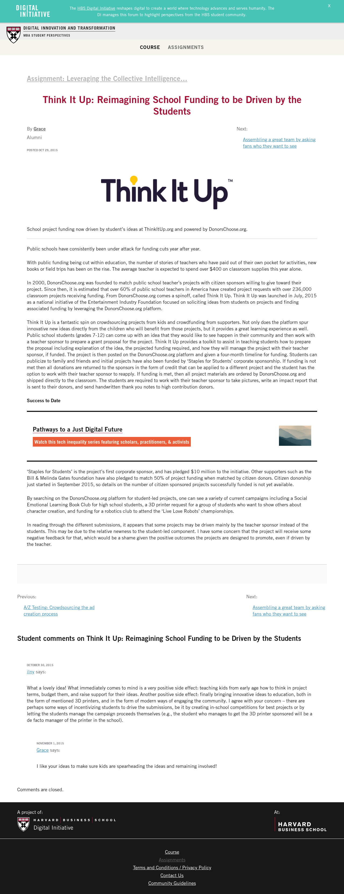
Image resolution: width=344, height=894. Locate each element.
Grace (40, 129)
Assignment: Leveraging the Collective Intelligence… (107, 78)
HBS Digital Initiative (96, 8)
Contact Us (172, 875)
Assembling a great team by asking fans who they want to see (279, 142)
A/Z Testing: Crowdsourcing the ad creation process (59, 610)
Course (150, 47)
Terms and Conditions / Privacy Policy (172, 867)
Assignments (186, 47)
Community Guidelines (172, 883)
